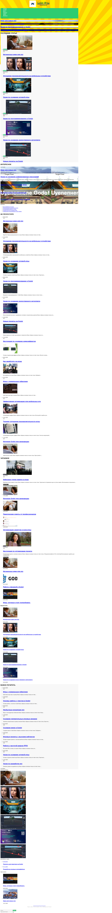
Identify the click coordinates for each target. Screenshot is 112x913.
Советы (4, 13)
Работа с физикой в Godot (13, 587)
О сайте (5, 9)
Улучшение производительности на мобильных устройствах (27, 76)
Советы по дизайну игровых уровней (15, 199)
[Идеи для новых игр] (40, 894)
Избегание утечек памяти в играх (16, 479)
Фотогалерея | (36, 906)
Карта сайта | (30, 906)
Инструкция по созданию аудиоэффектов (19, 341)
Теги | (41, 906)
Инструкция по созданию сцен (12, 24)
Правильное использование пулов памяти (12, 211)
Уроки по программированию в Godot (15, 27)
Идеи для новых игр (8, 21)
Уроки (4, 14)
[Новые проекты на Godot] (40, 328)
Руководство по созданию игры (10, 210)
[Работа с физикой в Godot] (40, 579)
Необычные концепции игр (13, 710)
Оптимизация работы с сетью (9, 209)
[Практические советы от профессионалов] (40, 506)
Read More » (5, 484)
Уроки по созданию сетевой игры (16, 97)
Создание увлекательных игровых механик (20, 719)
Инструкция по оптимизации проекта (17, 551)
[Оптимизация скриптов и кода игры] (40, 521)
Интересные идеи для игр (13, 54)
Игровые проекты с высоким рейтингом (19, 737)
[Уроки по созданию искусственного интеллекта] (40, 308)
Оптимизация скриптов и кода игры (17, 530)
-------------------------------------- (39, 905)
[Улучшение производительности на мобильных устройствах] (40, 248)
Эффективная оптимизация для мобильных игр (22, 401)
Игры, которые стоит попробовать (16, 602)
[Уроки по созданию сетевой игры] (40, 268)
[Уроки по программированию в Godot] (40, 288)
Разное (49, 906)
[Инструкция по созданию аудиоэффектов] (40, 349)
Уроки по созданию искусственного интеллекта (21, 140)
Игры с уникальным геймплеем (15, 381)
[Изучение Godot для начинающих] (40, 449)
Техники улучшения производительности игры (21, 421)
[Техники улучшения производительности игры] (40, 429)
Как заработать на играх (8, 206)
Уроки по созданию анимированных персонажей (20, 177)
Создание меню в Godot (12, 728)
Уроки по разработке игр (12, 764)
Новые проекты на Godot (13, 161)
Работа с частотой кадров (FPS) (15, 746)
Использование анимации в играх (14, 30)
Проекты (5, 12)
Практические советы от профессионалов (19, 514)
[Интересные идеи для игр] (40, 228)
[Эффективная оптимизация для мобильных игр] (40, 409)
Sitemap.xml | (45, 906)
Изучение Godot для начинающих (14, 193)
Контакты (5, 15)
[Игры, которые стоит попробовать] (40, 594)
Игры (4, 11)
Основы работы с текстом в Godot (16, 701)
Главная (5, 8)
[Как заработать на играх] (40, 369)
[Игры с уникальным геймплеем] (40, 389)
